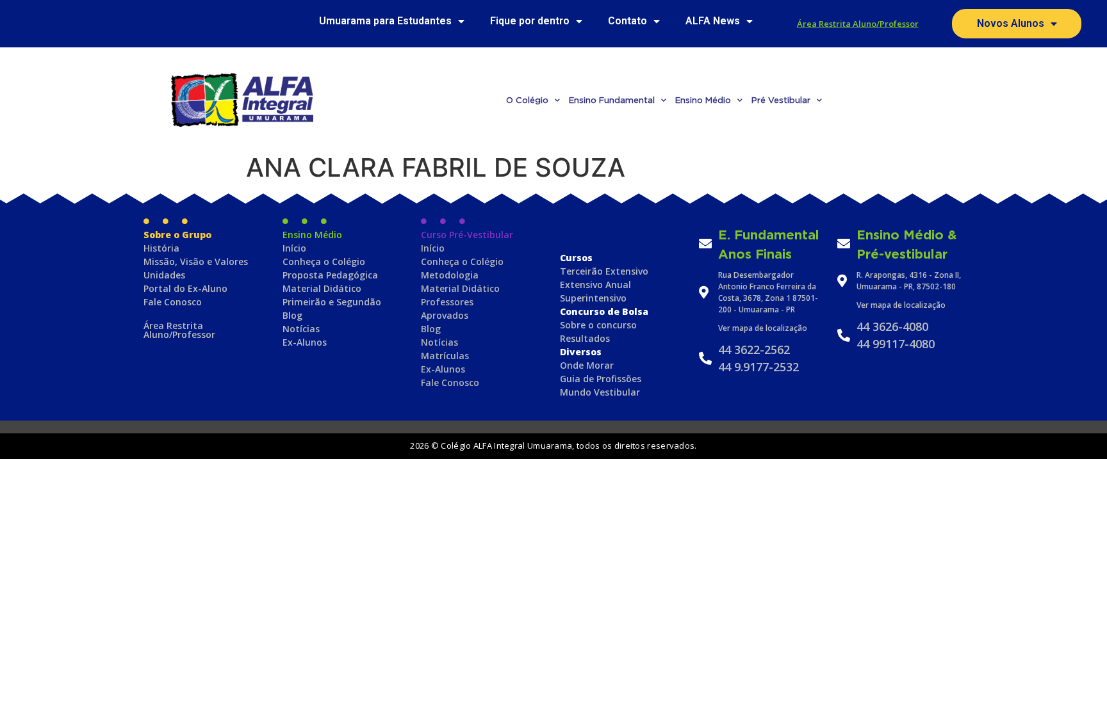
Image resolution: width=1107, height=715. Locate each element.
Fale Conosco (173, 302)
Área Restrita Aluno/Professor (858, 23)
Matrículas (445, 355)
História (161, 248)
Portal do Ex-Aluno (185, 288)
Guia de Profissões (600, 379)
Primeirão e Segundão (332, 302)
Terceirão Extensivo (604, 271)
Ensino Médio (703, 99)
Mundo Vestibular (600, 392)
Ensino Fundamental (612, 99)
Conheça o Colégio (324, 261)
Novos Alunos (1010, 23)
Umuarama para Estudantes (385, 21)
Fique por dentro (530, 21)
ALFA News (712, 21)
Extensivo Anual (595, 284)
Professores (447, 302)
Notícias (301, 329)
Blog (292, 315)
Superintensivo (593, 298)
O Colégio (527, 99)
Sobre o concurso (598, 325)
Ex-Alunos (305, 342)
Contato (627, 21)
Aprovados (444, 315)
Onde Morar (587, 365)
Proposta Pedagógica (330, 275)
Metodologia (450, 275)
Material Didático (322, 288)
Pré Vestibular (780, 99)
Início (294, 248)
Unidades (164, 275)
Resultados (585, 338)
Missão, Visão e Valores (196, 261)
